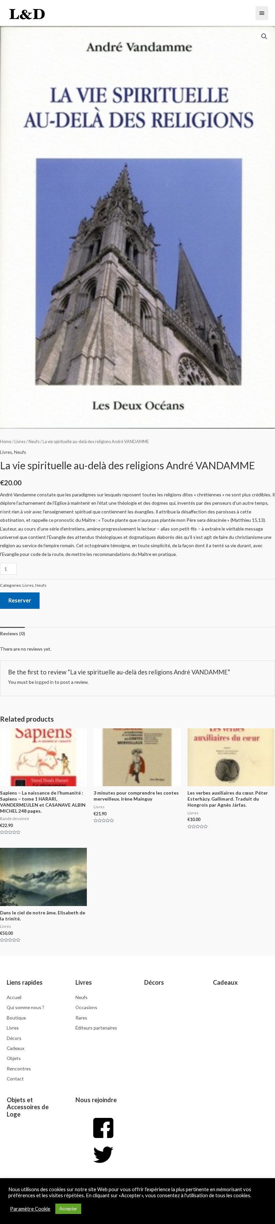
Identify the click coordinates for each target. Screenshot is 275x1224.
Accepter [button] (68, 1208)
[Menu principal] (262, 13)
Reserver (19, 600)
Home (5, 441)
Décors (154, 982)
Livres (19, 441)
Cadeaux (225, 982)
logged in (44, 682)
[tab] (12, 633)
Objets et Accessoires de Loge (28, 1107)
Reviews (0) (12, 633)
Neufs (34, 441)
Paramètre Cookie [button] (30, 1209)
